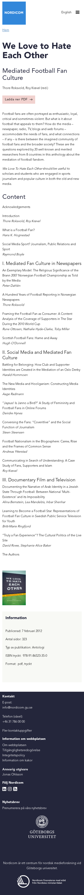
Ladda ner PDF (16, 99)
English (66, 12)
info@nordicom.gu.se (17, 707)
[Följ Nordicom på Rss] (15, 789)
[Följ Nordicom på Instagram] (10, 789)
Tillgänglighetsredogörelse (21, 750)
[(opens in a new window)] (42, 881)
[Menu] (77, 12)
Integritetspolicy (13, 755)
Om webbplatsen (14, 745)
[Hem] (15, 13)
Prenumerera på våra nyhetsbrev (24, 808)
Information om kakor (17, 760)
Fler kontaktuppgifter (17, 730)
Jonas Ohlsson (12, 774)
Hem (5, 30)
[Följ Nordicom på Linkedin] (4, 789)
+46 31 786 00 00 (13, 721)
